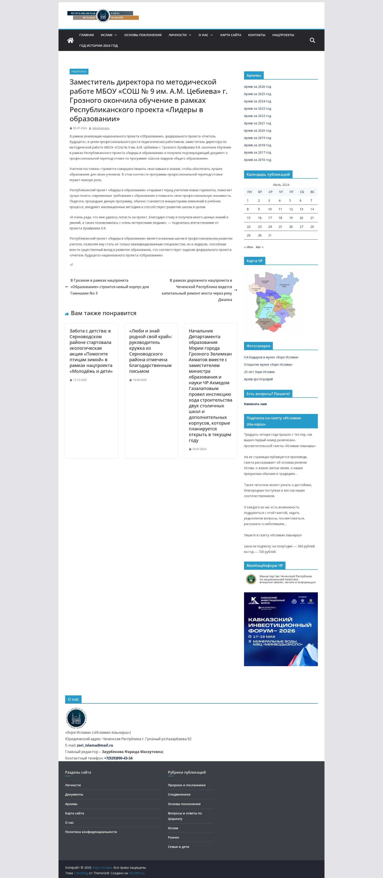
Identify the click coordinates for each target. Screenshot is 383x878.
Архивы (71, 804)
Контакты (256, 35)
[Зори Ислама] (70, 40)
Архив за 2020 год (257, 130)
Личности (178, 35)
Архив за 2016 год (257, 160)
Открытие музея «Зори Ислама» (268, 364)
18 (280, 218)
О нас (203, 35)
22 (248, 226)
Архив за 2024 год (257, 101)
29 (248, 235)
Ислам (106, 35)
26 (291, 226)
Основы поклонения (143, 35)
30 (260, 235)
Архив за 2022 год (257, 116)
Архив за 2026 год (257, 86)
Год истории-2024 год (98, 45)
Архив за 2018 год (257, 145)
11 (280, 209)
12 (291, 209)
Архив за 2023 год (257, 108)
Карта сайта (230, 35)
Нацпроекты (283, 35)
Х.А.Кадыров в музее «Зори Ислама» (271, 357)
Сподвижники (179, 794)
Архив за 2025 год (257, 94)
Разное (173, 837)
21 (312, 218)
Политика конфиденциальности (91, 832)
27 (301, 226)
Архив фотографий (258, 379)
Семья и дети (178, 847)
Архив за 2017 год (257, 152)
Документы (74, 794)
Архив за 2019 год (257, 138)
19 (291, 218)
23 (260, 226)
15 (248, 218)
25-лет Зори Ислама (259, 372)
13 (301, 209)
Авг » (259, 247)
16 (260, 218)
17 (270, 218)
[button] (114, 35)
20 (301, 218)
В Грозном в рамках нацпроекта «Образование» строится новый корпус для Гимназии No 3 (109, 287)
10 (270, 209)
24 (270, 226)
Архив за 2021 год (257, 123)
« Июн (248, 247)
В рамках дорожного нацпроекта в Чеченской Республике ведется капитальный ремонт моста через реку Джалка (197, 290)
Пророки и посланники (187, 785)
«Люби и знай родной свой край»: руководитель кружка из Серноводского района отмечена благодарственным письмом (150, 351)
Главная (86, 35)
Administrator (101, 128)
